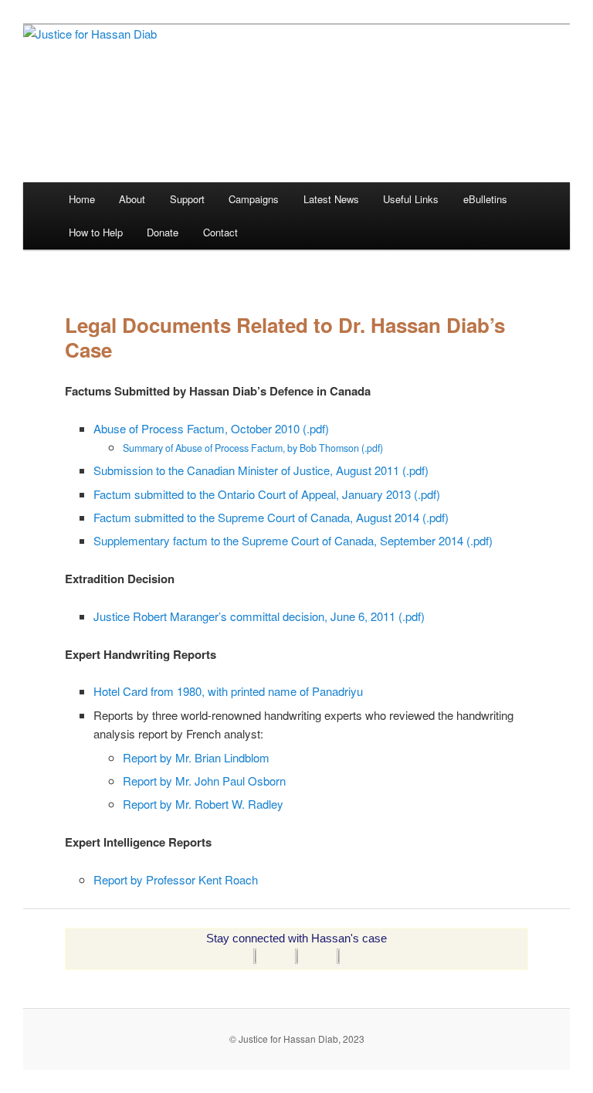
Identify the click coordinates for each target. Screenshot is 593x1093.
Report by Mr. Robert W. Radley (203, 804)
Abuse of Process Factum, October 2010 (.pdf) (211, 428)
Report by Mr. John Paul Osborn (204, 780)
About (132, 199)
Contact (220, 232)
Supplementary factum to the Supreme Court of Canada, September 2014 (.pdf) (293, 540)
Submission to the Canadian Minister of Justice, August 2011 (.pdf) (261, 470)
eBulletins (485, 199)
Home (82, 199)
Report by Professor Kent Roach (175, 879)
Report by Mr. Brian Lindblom (196, 757)
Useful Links (411, 199)
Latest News (331, 199)
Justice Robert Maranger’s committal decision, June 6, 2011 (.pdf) (259, 616)
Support (187, 199)
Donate (162, 232)
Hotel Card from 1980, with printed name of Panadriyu (228, 691)
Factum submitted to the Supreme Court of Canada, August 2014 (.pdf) (271, 517)
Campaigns (254, 199)
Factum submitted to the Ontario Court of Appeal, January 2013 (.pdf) (266, 494)
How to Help (96, 232)
